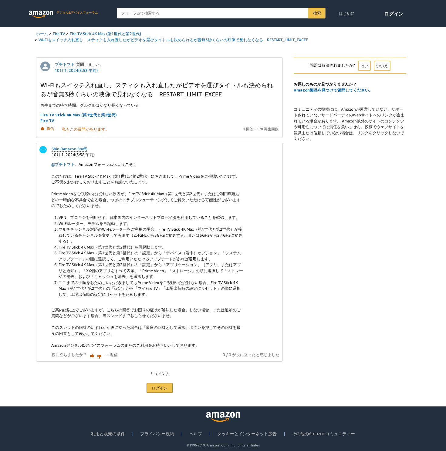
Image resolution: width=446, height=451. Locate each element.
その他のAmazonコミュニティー (323, 433)
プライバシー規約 (157, 433)
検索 (317, 13)
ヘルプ (195, 433)
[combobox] (221, 13)
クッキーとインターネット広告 (247, 433)
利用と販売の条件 (108, 433)
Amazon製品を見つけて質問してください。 (333, 90)
